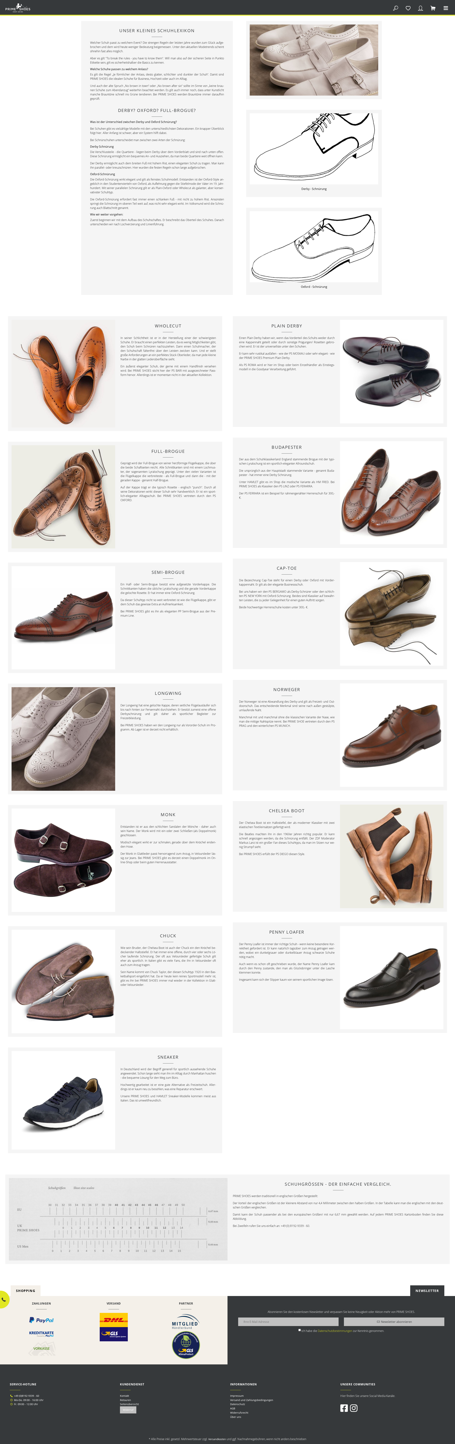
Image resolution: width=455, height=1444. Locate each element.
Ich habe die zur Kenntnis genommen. (342, 1331)
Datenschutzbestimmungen (335, 1331)
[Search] (395, 7)
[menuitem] (282, 1396)
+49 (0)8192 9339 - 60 (26, 1395)
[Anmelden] (420, 7)
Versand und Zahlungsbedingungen (251, 1400)
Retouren (125, 1400)
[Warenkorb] (433, 7)
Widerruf (128, 1409)
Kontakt (124, 1395)
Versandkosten (217, 1439)
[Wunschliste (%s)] (408, 7)
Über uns (235, 1417)
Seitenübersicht (129, 1404)
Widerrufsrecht (239, 1412)
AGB (232, 1408)
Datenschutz (237, 1404)
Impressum (237, 1395)
